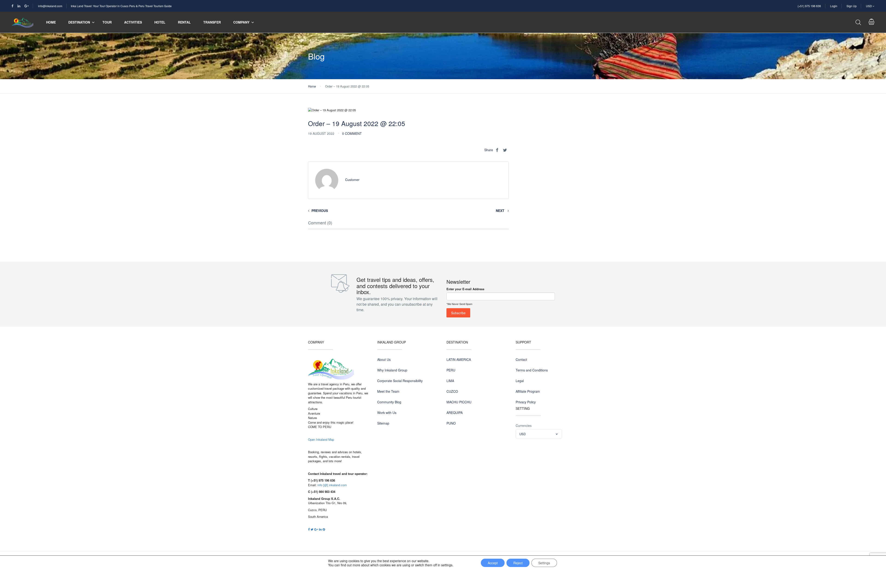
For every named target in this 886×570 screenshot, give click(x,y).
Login (833, 6)
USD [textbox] (522, 434)
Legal (520, 380)
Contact (521, 359)
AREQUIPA (454, 412)
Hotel (159, 22)
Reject (518, 563)
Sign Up (852, 6)
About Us (384, 359)
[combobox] (539, 433)
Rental (184, 22)
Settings (544, 563)
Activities (133, 22)
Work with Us (386, 412)
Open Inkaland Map (321, 439)
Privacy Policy (526, 402)
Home (51, 22)
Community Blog (389, 402)
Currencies (524, 425)
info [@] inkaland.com (332, 485)
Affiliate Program (528, 391)
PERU (450, 370)
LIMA (450, 380)
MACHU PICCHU (458, 402)
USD (869, 6)
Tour (107, 22)
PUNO (451, 423)
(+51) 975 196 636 (809, 6)
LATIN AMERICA (458, 359)
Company (241, 22)
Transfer (212, 22)
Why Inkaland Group (392, 370)
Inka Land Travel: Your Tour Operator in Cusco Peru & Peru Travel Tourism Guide (121, 6)
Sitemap (383, 423)
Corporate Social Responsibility (400, 380)
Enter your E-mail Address (465, 289)
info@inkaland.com (50, 6)
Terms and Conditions (532, 370)
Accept (493, 563)
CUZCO (452, 391)
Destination (79, 22)
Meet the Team (388, 391)
